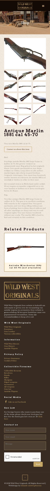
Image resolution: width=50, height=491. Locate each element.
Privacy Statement (12, 358)
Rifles (6, 378)
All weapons (9, 387)
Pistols (7, 375)
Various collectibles (12, 334)
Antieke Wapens (11, 348)
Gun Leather (9, 332)
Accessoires (9, 384)
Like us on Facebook (17, 402)
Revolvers (8, 373)
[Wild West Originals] (25, 5)
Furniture (8, 329)
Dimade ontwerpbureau (31, 486)
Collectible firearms (12, 371)
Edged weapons (10, 382)
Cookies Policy (10, 361)
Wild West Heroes (11, 344)
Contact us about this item (18, 149)
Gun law (7, 389)
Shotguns (8, 380)
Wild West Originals (12, 327)
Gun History (9, 346)
